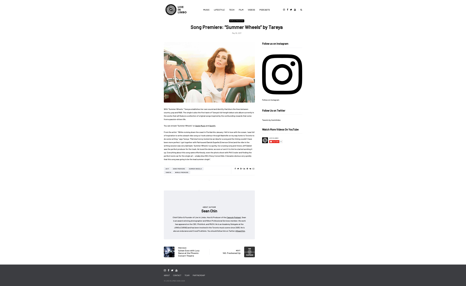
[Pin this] (247, 168)
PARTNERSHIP (199, 275)
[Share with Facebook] (235, 168)
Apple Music (200, 126)
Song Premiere (179, 168)
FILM (241, 9)
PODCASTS (264, 9)
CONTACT (177, 275)
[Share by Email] (253, 168)
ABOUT (167, 275)
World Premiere (236, 20)
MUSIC (206, 9)
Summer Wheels (195, 168)
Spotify (212, 126)
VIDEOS (251, 9)
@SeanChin (240, 231)
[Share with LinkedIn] (244, 168)
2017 (167, 168)
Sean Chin (209, 211)
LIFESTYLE (219, 9)
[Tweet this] (238, 168)
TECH (231, 9)
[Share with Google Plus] (241, 168)
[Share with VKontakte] (250, 168)
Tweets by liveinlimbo (271, 120)
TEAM (187, 275)
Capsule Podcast (234, 217)
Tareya (168, 172)
